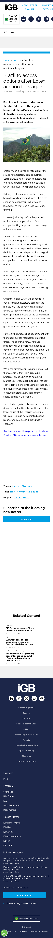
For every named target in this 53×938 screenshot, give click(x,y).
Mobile (14, 492)
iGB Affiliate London (12, 836)
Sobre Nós (8, 792)
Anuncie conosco (11, 805)
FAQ (5, 801)
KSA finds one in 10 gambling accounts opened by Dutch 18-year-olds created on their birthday (20, 657)
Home (6, 60)
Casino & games (26, 708)
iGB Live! (7, 827)
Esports (27, 713)
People (26, 740)
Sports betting (26, 751)
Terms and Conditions (39, 931)
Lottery (17, 60)
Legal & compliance (26, 724)
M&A (7, 637)
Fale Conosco (9, 796)
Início (5, 779)
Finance (26, 718)
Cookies (23, 931)
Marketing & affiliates (26, 735)
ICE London (8, 845)
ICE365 (6, 841)
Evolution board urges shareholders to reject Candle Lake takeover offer (20, 642)
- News (18, 633)
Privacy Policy (11, 931)
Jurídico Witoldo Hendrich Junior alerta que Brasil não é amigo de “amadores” (26, 877)
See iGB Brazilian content (12, 19)
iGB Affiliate (8, 832)
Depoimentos (9, 810)
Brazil (26, 497)
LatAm (17, 497)
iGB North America (11, 823)
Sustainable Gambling (15, 651)
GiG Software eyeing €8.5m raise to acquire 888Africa (20, 629)
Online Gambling (29, 492)
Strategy (27, 486)
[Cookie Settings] (4, 933)
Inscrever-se (24, 895)
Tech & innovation (26, 762)
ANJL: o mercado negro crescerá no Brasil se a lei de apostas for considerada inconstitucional (26, 859)
